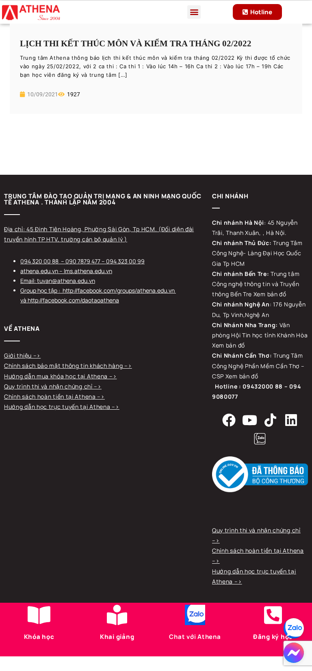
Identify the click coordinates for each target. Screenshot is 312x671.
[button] (194, 12)
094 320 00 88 (39, 261)
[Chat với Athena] (195, 615)
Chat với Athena (195, 636)
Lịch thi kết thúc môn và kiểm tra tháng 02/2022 (135, 43)
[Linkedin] (291, 419)
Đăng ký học (273, 636)
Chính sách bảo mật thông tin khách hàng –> (68, 365)
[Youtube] (249, 419)
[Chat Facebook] (294, 653)
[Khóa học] (39, 615)
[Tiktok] (270, 419)
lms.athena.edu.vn (88, 271)
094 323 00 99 (125, 261)
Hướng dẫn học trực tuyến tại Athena (58, 406)
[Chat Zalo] (294, 628)
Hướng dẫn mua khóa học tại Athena (56, 376)
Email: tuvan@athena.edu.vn (57, 280)
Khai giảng (117, 636)
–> (37, 355)
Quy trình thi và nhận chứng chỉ (49, 386)
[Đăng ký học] (273, 615)
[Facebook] (228, 419)
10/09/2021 (42, 94)
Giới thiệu (18, 355)
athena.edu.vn (39, 271)
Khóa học (39, 636)
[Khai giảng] (117, 615)
